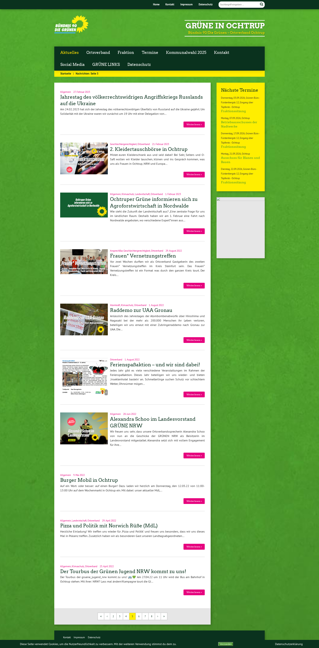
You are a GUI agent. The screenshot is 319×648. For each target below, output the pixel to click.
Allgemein (65, 91)
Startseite (65, 73)
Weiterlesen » (194, 124)
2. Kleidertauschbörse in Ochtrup (149, 149)
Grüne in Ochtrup (225, 25)
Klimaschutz (128, 194)
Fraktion (126, 52)
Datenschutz (205, 4)
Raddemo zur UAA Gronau (141, 310)
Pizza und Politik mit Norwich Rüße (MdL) (109, 526)
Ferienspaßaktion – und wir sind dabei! (155, 365)
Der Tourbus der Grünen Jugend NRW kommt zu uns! (123, 571)
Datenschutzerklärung (289, 644)
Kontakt (169, 4)
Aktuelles (69, 52)
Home (156, 4)
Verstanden (226, 644)
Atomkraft (115, 305)
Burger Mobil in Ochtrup (89, 480)
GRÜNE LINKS (106, 64)
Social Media (72, 64)
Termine (150, 52)
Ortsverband (98, 52)
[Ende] (164, 616)
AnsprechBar (116, 250)
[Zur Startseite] (71, 32)
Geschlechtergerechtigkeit (123, 144)
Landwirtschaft (142, 194)
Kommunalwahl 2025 (186, 52)
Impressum (186, 4)
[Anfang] (101, 616)
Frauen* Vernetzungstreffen (143, 256)
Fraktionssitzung (233, 111)
